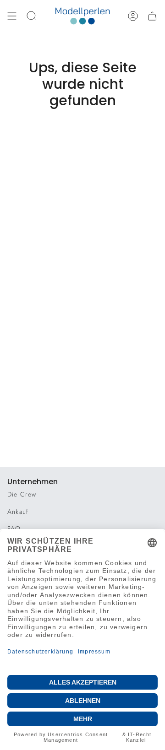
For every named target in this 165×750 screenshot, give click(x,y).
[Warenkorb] (152, 16)
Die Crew (22, 494)
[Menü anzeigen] (12, 16)
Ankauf (17, 511)
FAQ (14, 528)
